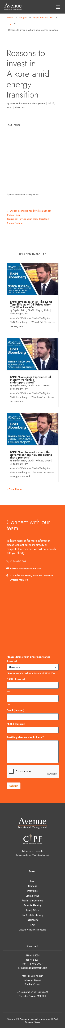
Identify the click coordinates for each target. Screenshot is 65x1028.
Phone (16, 723)
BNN (17, 107)
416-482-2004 (18, 561)
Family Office (32, 910)
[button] (58, 7)
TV (23, 107)
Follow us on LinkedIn (32, 851)
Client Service (32, 895)
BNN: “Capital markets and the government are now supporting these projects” (31, 455)
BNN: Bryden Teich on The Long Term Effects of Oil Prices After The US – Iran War (31, 304)
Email (15, 710)
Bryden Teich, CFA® (23, 310)
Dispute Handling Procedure (32, 929)
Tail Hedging (32, 920)
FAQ (33, 924)
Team (32, 881)
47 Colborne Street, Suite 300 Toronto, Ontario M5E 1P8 (31, 577)
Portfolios (32, 890)
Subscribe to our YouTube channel (32, 855)
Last (8, 704)
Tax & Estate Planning (32, 915)
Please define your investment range (28, 659)
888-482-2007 (33, 959)
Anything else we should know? (25, 737)
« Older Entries (14, 489)
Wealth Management (32, 900)
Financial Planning (32, 905)
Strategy (32, 886)
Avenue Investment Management (28, 103)
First (8, 691)
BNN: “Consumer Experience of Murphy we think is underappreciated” (30, 380)
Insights (19, 313)
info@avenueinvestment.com (25, 568)
